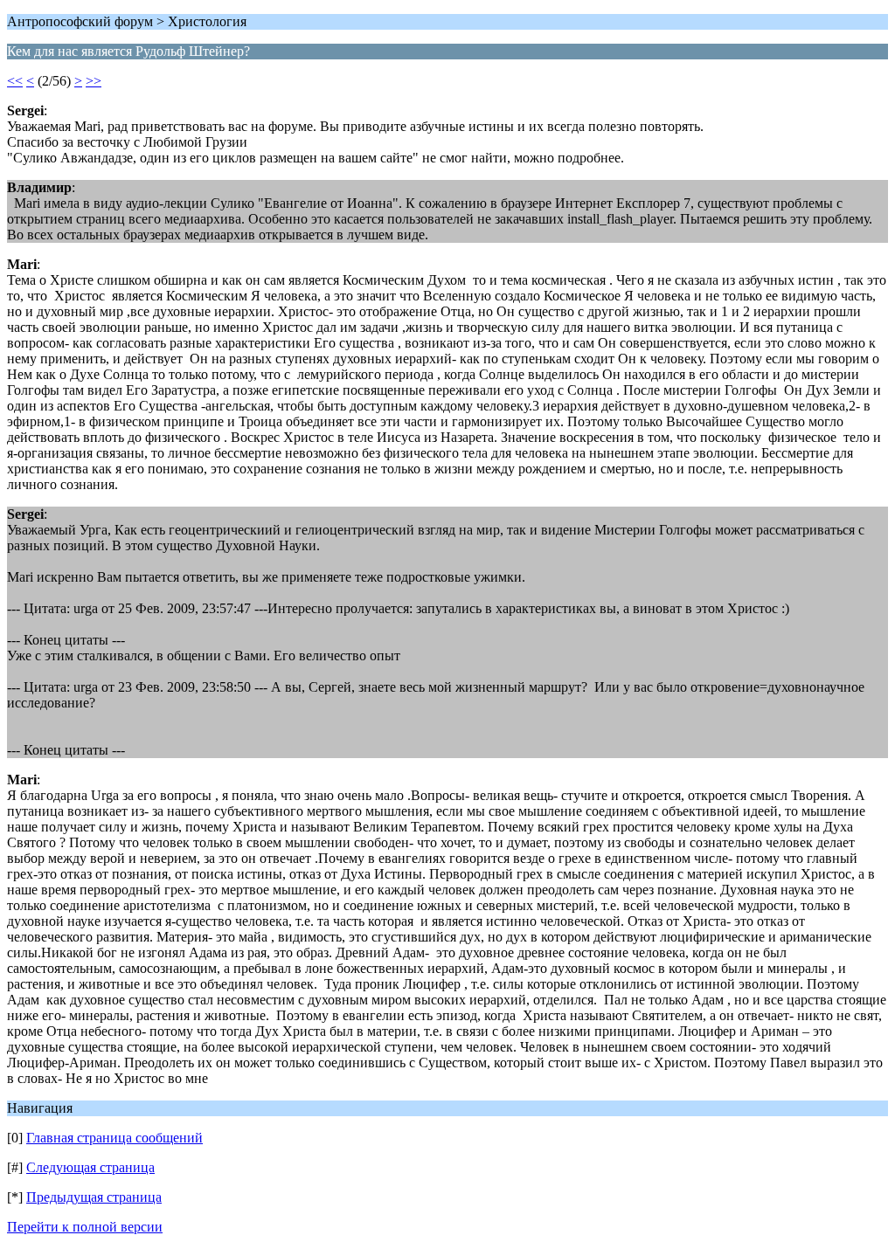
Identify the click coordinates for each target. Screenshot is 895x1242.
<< (15, 80)
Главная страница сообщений (114, 1137)
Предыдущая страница (94, 1197)
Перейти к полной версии (85, 1226)
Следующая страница (90, 1167)
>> (93, 80)
